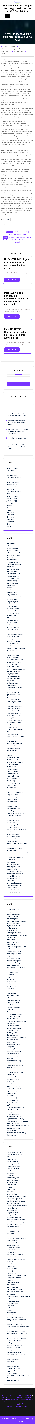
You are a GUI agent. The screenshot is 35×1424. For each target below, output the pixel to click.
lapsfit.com (10, 681)
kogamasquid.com (13, 1123)
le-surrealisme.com (13, 958)
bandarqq (10, 510)
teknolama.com (12, 1229)
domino (9, 526)
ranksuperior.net (12, 1350)
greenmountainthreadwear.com (18, 1326)
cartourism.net (12, 1102)
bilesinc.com (11, 988)
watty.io (9, 1187)
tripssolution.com (13, 655)
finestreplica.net (12, 734)
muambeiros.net (12, 1030)
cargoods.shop (12, 1194)
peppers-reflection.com (15, 1371)
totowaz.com (11, 1336)
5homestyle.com (12, 1135)
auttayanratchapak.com (15, 1215)
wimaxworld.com (13, 1019)
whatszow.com (12, 625)
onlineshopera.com (13, 592)
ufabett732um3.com (14, 753)
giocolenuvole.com (13, 606)
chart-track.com (12, 1012)
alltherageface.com (13, 867)
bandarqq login (22, 1406)
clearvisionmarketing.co (15, 762)
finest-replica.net (12, 771)
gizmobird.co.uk (12, 916)
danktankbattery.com (14, 1282)
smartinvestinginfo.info (15, 743)
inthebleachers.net (13, 1114)
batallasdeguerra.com (14, 1000)
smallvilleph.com (13, 995)
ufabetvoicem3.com (14, 713)
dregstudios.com (13, 1002)
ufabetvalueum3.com (14, 706)
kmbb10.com (11, 1264)
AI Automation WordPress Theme (16, 1419)
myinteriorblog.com (14, 797)
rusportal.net (11, 1185)
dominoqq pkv (12, 498)
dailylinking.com (12, 602)
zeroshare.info (11, 986)
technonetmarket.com (14, 748)
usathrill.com (11, 818)
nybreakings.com (13, 827)
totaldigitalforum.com (14, 848)
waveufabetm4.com (13, 715)
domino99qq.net (12, 1161)
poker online (11, 522)
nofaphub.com (12, 571)
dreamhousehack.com (14, 839)
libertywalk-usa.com (14, 912)
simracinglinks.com (14, 954)
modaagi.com (11, 993)
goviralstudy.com (13, 1100)
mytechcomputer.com (14, 885)
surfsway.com (11, 639)
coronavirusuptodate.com (16, 669)
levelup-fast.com (12, 683)
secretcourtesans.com (14, 550)
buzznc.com (11, 860)
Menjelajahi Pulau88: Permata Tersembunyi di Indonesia (18, 415)
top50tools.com (12, 972)
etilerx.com (10, 732)
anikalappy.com (12, 725)
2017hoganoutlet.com (14, 1157)
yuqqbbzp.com (12, 664)
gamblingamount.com (14, 1357)
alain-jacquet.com (13, 1203)
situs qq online (12, 484)
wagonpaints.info (13, 757)
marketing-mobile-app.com (16, 1275)
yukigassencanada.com (15, 660)
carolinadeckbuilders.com (16, 967)
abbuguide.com (12, 618)
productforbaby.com (14, 1231)
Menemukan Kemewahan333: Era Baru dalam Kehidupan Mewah (18, 422)
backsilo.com (11, 1310)
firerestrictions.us (13, 1026)
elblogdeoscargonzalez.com (16, 1037)
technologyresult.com (14, 620)
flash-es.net (11, 1306)
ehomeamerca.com (13, 627)
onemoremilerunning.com (16, 1254)
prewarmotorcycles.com (15, 951)
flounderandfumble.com (15, 736)
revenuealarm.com (13, 878)
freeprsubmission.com (15, 792)
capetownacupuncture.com (16, 1196)
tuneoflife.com (12, 1373)
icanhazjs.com (12, 1095)
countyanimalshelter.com (15, 1345)
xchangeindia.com (13, 834)
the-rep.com (11, 974)
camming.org (11, 557)
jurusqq (9, 480)
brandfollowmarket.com (15, 1340)
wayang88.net (11, 718)
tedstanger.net (12, 750)
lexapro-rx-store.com (14, 1116)
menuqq (5, 1395)
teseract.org (11, 781)
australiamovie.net (13, 914)
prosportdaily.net (13, 776)
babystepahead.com (14, 1352)
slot (8, 219)
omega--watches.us (13, 930)
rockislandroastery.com (15, 874)
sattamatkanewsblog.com (16, 1331)
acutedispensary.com (14, 1329)
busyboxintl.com (12, 1213)
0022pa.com (11, 984)
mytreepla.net (11, 685)
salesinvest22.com (13, 778)
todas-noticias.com (13, 1180)
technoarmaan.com (13, 850)
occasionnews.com (13, 1364)
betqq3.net (10, 1074)
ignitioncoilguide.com (14, 883)
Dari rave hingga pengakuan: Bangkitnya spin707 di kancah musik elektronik (16, 298)
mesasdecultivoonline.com (16, 1238)
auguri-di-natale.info (14, 926)
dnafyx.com (10, 604)
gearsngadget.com (13, 676)
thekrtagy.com (12, 832)
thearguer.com (12, 1273)
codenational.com (13, 869)
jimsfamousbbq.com (14, 909)
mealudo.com (11, 1285)
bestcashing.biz (12, 1023)
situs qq (9, 494)
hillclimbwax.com (13, 1359)
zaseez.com (11, 567)
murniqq (7, 1404)
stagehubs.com (12, 543)
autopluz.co (11, 940)
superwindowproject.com (16, 1091)
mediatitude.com (13, 949)
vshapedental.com (13, 820)
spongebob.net (12, 1210)
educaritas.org (12, 581)
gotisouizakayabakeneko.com (17, 1206)
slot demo (10, 489)
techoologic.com (12, 811)
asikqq (9, 508)
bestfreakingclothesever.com (17, 1317)
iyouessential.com (13, 608)
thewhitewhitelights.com (15, 1056)
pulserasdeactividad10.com (16, 1107)
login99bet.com (12, 548)
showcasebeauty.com (14, 961)
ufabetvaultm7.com (13, 708)
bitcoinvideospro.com (14, 1199)
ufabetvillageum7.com (15, 711)
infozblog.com (12, 1033)
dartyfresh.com (12, 595)
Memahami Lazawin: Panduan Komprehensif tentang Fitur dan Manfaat (18, 431)
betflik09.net (11, 585)
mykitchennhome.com (14, 1084)
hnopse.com (11, 1361)
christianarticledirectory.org (16, 1133)
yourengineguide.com (14, 825)
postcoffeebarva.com (14, 1217)
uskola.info (10, 755)
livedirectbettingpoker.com (16, 1289)
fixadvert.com (11, 937)
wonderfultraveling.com (15, 1014)
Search (18, 370)
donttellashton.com (13, 1166)
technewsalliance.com (14, 746)
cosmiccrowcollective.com (16, 1201)
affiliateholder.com (13, 1380)
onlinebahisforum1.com (15, 553)
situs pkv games (12, 468)
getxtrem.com (11, 1266)
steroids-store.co (12, 1042)
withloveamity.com (13, 611)
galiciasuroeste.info (13, 998)
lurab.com (10, 881)
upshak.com (11, 1308)
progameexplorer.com (14, 871)
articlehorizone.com (14, 662)
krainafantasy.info (13, 1178)
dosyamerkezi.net (13, 956)
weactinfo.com (12, 1268)
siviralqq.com (11, 1313)
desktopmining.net (13, 1112)
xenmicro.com (12, 590)
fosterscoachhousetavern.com (17, 1236)
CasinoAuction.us (13, 1079)
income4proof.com (13, 578)
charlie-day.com (12, 1287)
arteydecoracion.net (13, 1044)
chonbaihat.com (12, 1035)
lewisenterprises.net (14, 597)
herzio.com (10, 1173)
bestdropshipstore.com (15, 634)
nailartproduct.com (13, 641)
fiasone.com (11, 1280)
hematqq (15, 1404)
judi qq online (12, 475)
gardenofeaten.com (13, 1250)
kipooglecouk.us (12, 1081)
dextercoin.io (11, 1130)
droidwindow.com (13, 790)
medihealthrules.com (14, 815)
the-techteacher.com (14, 841)
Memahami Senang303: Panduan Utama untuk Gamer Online (18, 447)
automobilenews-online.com (17, 843)
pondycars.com (12, 806)
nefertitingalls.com (13, 574)
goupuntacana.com (13, 562)
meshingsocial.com (13, 1271)
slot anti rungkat (24, 1402)
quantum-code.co (13, 764)
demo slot (10, 515)
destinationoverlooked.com (16, 1354)
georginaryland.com (14, 1051)
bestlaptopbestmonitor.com (17, 1049)
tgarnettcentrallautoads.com (17, 935)
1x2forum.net (11, 546)
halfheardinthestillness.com (16, 1063)
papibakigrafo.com (13, 1093)
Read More (12, 280)
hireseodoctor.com (13, 678)
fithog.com (10, 1047)
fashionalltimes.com (14, 846)
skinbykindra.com (13, 864)
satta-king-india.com (14, 657)
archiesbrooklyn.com (14, 1028)
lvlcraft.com (11, 646)
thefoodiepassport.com (15, 1088)
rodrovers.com (12, 653)
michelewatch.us (12, 928)
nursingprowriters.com (15, 1324)
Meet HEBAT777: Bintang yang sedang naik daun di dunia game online (16, 333)
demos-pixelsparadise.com (16, 947)
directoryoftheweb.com (15, 1164)
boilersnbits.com (13, 1240)
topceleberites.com (13, 699)
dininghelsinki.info (13, 727)
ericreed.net (11, 1067)
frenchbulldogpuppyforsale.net (17, 1121)
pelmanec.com (12, 1159)
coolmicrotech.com (13, 836)
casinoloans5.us (12, 1077)
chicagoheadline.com (14, 555)
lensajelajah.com (12, 583)
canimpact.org (12, 1098)
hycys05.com (11, 1252)
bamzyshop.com (12, 804)
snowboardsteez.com (14, 1257)
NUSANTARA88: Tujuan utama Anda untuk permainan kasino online (17, 263)
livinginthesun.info (13, 1189)
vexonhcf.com (11, 944)
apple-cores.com (12, 1105)
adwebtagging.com (13, 1347)
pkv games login (12, 470)
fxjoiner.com (11, 862)
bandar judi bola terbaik (15, 487)
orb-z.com (10, 1233)
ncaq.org (10, 588)
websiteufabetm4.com (14, 720)
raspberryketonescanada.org (16, 813)
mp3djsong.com (12, 919)
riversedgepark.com (14, 564)
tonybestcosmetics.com (15, 857)
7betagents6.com (13, 667)
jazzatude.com (12, 981)
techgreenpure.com (13, 632)
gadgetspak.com (12, 674)
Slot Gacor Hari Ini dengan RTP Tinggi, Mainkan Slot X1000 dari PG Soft (17, 8)
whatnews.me (11, 767)
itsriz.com (10, 1192)
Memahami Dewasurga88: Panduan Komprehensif (17, 439)
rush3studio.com (13, 1168)
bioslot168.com (12, 888)
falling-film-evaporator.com (16, 1320)
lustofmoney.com (13, 1366)
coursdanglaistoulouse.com (16, 921)
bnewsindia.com (12, 799)
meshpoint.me (12, 1208)
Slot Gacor (11, 224)
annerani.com (11, 979)
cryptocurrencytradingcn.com (17, 1333)
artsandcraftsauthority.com (16, 890)
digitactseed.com (13, 643)
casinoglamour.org (13, 1128)
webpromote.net (12, 1040)
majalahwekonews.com (15, 1154)
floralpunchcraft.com (14, 1278)
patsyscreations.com (14, 576)
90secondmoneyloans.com (16, 648)
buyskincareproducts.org (15, 1119)
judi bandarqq (12, 501)
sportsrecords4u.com (14, 697)
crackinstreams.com (14, 671)
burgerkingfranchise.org (15, 1222)
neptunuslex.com (13, 923)
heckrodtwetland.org (14, 1061)
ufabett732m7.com (13, 785)
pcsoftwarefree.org (13, 599)
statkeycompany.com (14, 965)
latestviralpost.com (13, 1243)
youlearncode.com (13, 613)
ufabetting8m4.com (14, 702)
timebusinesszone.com (15, 1368)
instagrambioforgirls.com (16, 1259)
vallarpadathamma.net (14, 1224)
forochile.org (11, 1009)
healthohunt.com (12, 739)
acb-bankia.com (12, 1303)
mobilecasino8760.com (15, 1072)
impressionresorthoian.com (16, 1315)
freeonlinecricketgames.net (16, 1021)
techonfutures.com (13, 808)
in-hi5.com (10, 1175)
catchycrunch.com (13, 569)
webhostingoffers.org (14, 622)
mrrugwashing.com (13, 1301)
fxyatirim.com (11, 615)
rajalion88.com (12, 560)
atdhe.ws (10, 1058)
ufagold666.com (12, 795)
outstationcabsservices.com (16, 829)
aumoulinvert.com (13, 1086)
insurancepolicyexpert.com (16, 963)
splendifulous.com (13, 695)
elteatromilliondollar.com (16, 1220)
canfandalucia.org (13, 822)
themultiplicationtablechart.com (18, 1126)
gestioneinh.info (12, 774)
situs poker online (13, 482)
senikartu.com (12, 1182)
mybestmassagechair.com (16, 1065)
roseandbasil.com (13, 1054)
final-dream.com (12, 769)
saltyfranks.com (12, 977)
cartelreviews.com (13, 636)
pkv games (10, 503)
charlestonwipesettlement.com (17, 1338)
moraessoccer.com (13, 1007)
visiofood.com (12, 788)
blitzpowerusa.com (13, 1247)
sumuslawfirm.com (13, 1322)
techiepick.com (12, 802)
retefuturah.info (12, 741)
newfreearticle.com (13, 1245)
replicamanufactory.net (15, 690)
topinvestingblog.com (14, 970)
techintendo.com (12, 629)
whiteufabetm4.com (14, 722)
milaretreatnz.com (13, 991)
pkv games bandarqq (14, 477)
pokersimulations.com (15, 688)
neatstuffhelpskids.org (15, 1005)
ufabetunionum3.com (14, 704)
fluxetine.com (11, 1070)
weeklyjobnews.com (14, 1343)
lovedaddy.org (12, 1294)
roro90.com (11, 1171)
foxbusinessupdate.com (15, 1292)
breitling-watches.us (14, 933)
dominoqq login (17, 1397)
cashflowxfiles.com (13, 1261)
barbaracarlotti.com (14, 1109)
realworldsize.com (13, 1226)
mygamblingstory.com (15, 1152)
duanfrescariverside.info (15, 729)
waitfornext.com (12, 760)
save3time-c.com (13, 942)
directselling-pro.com (14, 876)
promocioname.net (13, 1016)
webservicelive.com (13, 892)
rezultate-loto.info (13, 692)
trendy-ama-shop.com (14, 783)
